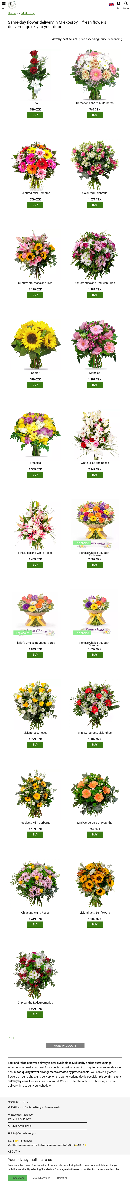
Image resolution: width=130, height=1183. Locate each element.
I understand (18, 1178)
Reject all (62, 1178)
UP (13, 1038)
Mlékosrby (28, 13)
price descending (111, 39)
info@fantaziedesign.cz (24, 1133)
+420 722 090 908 (21, 1126)
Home (12, 13)
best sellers (70, 39)
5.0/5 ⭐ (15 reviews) (20, 1140)
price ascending (89, 39)
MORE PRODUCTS (65, 1045)
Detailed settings (41, 1178)
